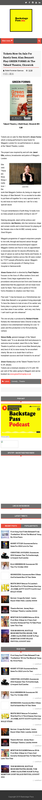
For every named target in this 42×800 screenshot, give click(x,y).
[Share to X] (8, 74)
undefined (38, 664)
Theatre (22, 381)
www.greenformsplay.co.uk (20, 374)
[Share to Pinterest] (13, 74)
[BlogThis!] (6, 74)
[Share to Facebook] (10, 74)
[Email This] (4, 74)
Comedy (14, 381)
